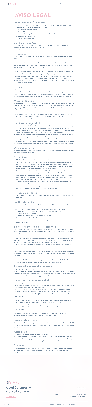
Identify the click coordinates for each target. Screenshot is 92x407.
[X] (81, 388)
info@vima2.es (31, 36)
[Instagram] (78, 388)
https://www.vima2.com (31, 38)
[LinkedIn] (84, 388)
